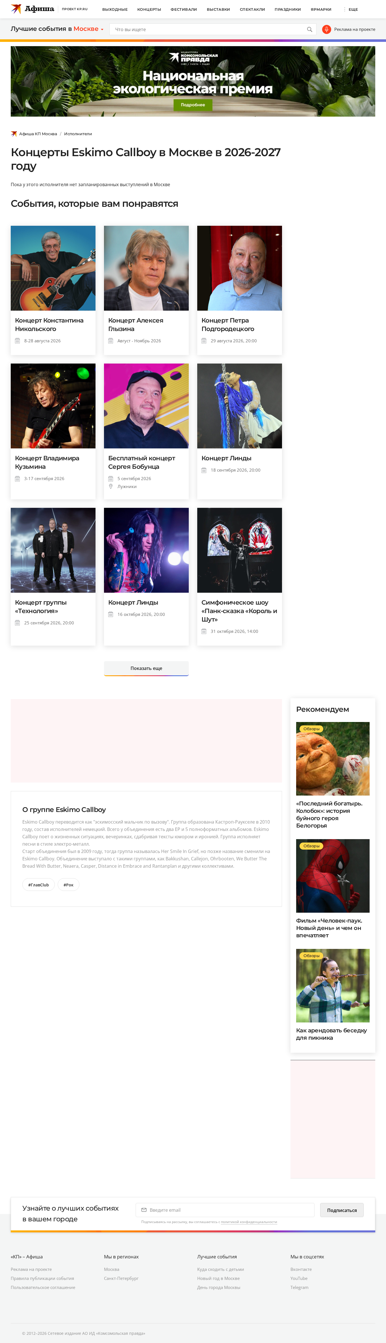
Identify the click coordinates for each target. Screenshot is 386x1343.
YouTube (298, 1278)
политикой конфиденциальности (249, 1221)
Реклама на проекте (354, 29)
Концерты (149, 9)
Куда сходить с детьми (220, 1269)
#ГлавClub (38, 885)
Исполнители (78, 133)
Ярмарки (321, 9)
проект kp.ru (75, 9)
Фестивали (184, 9)
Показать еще (146, 668)
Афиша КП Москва (38, 133)
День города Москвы (218, 1287)
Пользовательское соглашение (43, 1287)
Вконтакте (301, 1269)
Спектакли (252, 9)
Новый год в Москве (218, 1278)
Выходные (115, 9)
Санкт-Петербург (121, 1278)
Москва (111, 1269)
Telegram (299, 1287)
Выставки (218, 9)
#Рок (68, 885)
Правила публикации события (42, 1278)
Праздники (288, 9)
